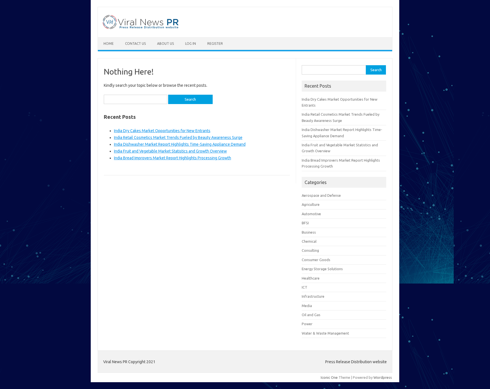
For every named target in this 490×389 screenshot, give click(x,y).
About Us (165, 43)
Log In (190, 43)
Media (307, 306)
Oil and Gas (311, 315)
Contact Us (135, 43)
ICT (304, 287)
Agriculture (311, 204)
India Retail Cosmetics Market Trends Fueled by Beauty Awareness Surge (178, 137)
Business (309, 232)
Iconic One (329, 377)
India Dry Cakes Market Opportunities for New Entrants (162, 130)
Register (215, 43)
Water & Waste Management (325, 333)
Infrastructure (313, 296)
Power (307, 324)
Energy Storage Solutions (322, 269)
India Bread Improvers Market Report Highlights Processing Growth (172, 158)
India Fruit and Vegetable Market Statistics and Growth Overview (170, 151)
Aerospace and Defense (321, 195)
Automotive (311, 214)
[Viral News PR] (141, 27)
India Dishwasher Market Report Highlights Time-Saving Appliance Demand (180, 144)
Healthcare (311, 278)
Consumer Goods (316, 260)
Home (109, 43)
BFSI (305, 223)
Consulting (310, 250)
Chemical (309, 241)
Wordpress (382, 377)
